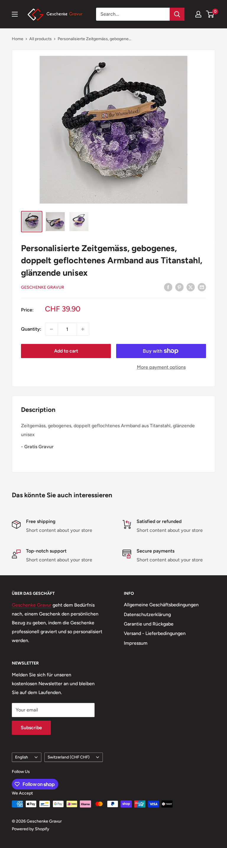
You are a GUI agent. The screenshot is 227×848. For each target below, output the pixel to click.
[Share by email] (202, 286)
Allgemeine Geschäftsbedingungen (161, 604)
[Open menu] (15, 14)
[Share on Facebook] (168, 286)
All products (40, 38)
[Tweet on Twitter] (191, 286)
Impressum (135, 643)
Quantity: (31, 329)
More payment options (161, 367)
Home (17, 38)
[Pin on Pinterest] (179, 286)
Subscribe (31, 727)
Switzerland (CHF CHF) (69, 757)
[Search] (177, 14)
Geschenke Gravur (42, 287)
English (21, 757)
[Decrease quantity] (51, 329)
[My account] (198, 14)
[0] (210, 14)
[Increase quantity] (83, 329)
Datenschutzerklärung (147, 614)
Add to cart (66, 351)
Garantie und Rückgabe (149, 624)
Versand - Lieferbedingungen (155, 633)
